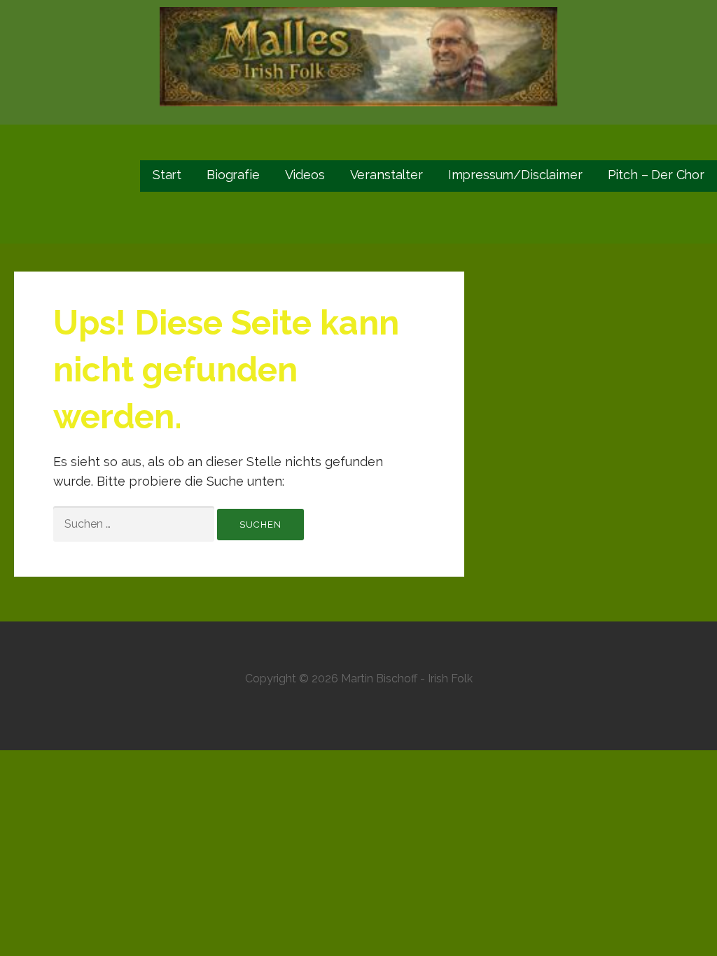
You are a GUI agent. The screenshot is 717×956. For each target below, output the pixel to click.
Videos (305, 174)
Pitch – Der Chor (656, 174)
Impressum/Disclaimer (515, 174)
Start (167, 174)
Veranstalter (386, 174)
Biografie (233, 174)
